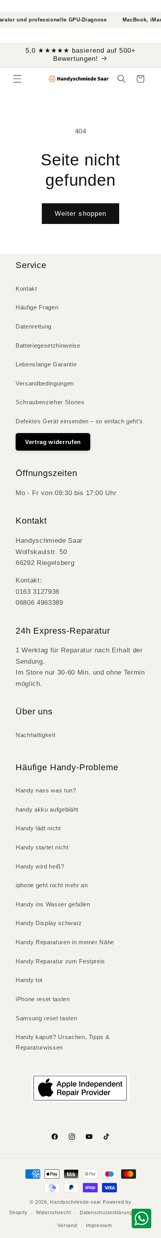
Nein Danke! (80, 673)
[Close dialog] (153, 567)
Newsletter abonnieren (80, 653)
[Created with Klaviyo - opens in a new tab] (80, 705)
